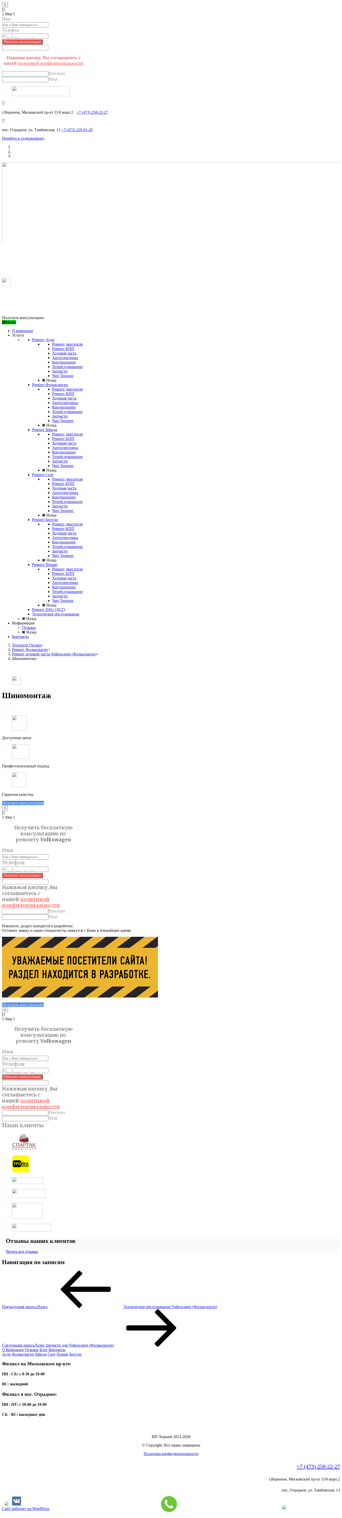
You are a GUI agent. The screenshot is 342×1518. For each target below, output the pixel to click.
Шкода (41, 1354)
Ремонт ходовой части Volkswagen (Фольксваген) (54, 654)
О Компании (13, 1350)
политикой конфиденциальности (50, 63)
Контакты (57, 1350)
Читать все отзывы (22, 1251)
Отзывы (32, 1350)
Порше (62, 1354)
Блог (44, 1350)
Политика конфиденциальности (171, 1454)
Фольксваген (23, 1354)
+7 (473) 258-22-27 (92, 112)
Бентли (75, 1354)
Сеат (52, 1354)
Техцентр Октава (26, 645)
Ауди (6, 1354)
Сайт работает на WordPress (25, 1509)
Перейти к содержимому (23, 138)
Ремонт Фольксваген (30, 649)
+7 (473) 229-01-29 (77, 130)
